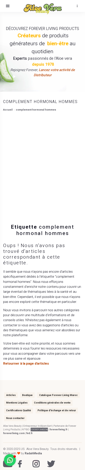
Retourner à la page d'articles (26, 363)
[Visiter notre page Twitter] (49, 461)
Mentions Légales (16, 403)
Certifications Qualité (18, 410)
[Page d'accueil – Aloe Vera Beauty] (42, 8)
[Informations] (77, 6)
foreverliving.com (14, 433)
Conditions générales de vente (52, 403)
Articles (11, 395)
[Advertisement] (42, 165)
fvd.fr (29, 433)
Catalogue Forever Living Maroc (58, 395)
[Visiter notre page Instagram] (35, 461)
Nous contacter (15, 418)
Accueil (8, 110)
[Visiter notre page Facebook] (20, 461)
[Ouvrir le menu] (8, 6)
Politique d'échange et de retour (57, 410)
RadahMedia (33, 453)
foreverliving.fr (58, 429)
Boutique (27, 395)
